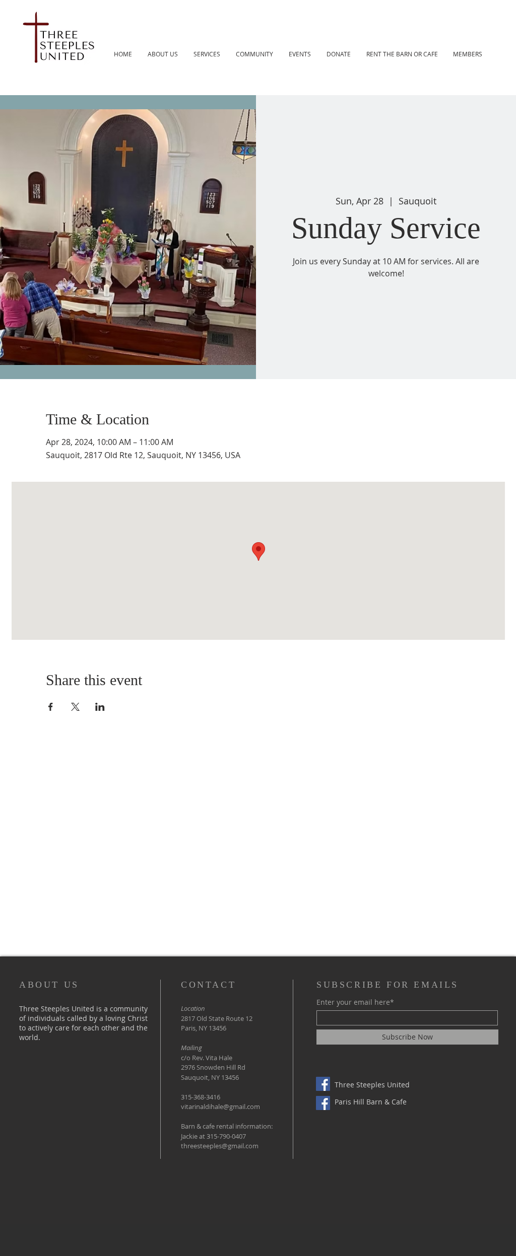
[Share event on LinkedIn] (100, 707)
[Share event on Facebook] (50, 707)
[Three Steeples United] (323, 1084)
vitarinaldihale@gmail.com (220, 1106)
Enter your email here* (355, 1002)
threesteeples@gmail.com (220, 1145)
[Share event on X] (75, 707)
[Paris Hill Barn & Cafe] (323, 1103)
